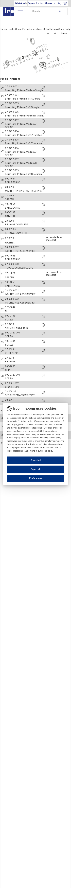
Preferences (35, 478)
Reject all (35, 469)
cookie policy (47, 451)
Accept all (36, 460)
